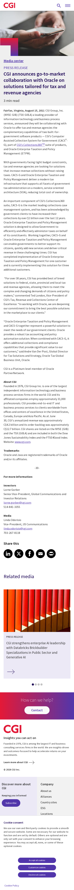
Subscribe (11, 803)
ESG (43, 808)
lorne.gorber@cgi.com (17, 502)
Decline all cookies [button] (37, 874)
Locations (47, 813)
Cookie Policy (11, 885)
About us (46, 791)
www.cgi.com (23, 442)
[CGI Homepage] (9, 5)
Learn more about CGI (16, 762)
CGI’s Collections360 (31, 145)
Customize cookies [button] (36, 867)
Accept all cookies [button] (37, 860)
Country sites (49, 802)
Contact (37, 710)
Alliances (46, 796)
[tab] (33, 685)
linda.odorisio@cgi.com (18, 528)
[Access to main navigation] (67, 5)
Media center (14, 61)
